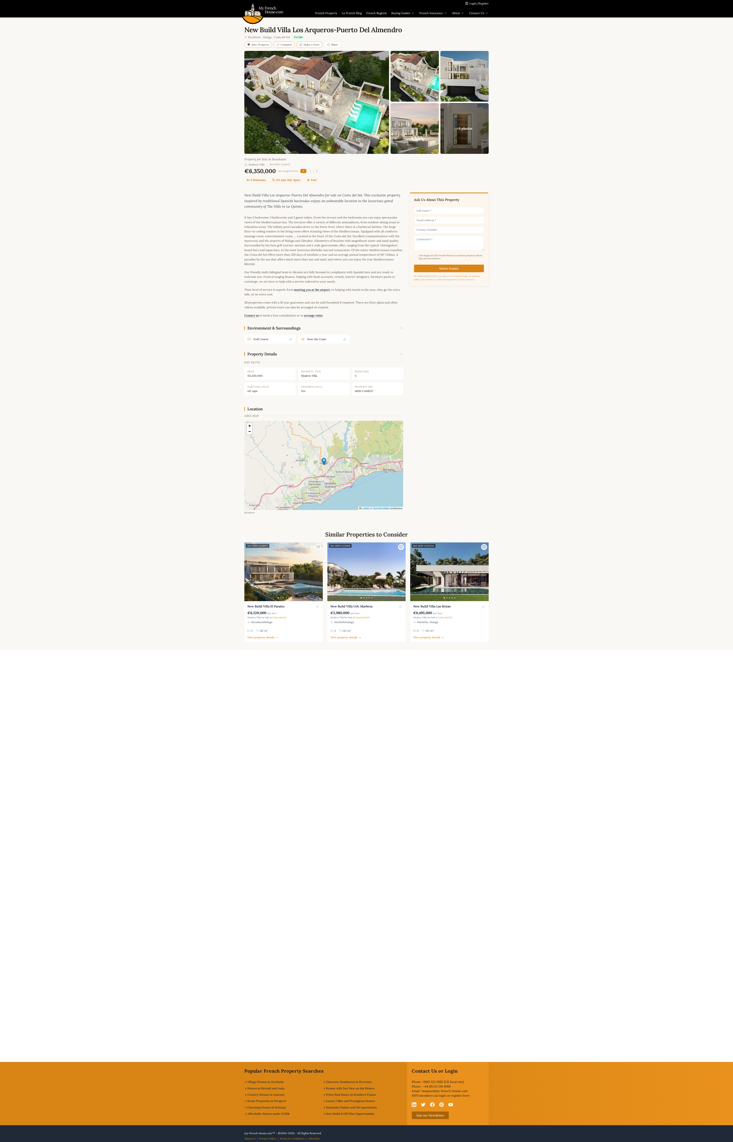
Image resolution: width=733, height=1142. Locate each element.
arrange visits (313, 315)
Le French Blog (352, 13)
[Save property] (318, 547)
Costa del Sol (282, 37)
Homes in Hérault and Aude (266, 1088)
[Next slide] (319, 571)
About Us (250, 1138)
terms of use (461, 276)
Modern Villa (257, 164)
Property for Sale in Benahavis (265, 159)
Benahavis (254, 37)
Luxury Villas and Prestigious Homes (350, 1101)
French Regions (376, 13)
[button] (323, 461)
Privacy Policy (267, 1138)
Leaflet (365, 508)
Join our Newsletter (430, 1115)
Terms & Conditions (292, 1138)
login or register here (454, 1095)
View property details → (262, 637)
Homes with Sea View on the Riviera (350, 1088)
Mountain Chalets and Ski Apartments (351, 1107)
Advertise (314, 1138)
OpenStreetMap (381, 508)
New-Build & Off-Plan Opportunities (350, 1113)
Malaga (267, 37)
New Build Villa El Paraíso (265, 606)
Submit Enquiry (449, 268)
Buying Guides (400, 13)
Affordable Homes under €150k (268, 1113)
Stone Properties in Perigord (266, 1101)
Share (334, 44)
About (456, 13)
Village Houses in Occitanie (265, 1082)
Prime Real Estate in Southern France (351, 1094)
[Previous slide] (247, 571)
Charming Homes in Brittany (266, 1107)
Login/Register (479, 3)
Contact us (251, 315)
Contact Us (476, 13)
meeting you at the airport (312, 290)
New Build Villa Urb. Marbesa (351, 606)
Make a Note (312, 44)
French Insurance (431, 13)
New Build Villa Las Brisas (432, 606)
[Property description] (317, 607)
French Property (326, 13)
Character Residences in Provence (349, 1082)
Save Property (260, 44)
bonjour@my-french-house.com (445, 1091)
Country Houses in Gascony (266, 1094)
